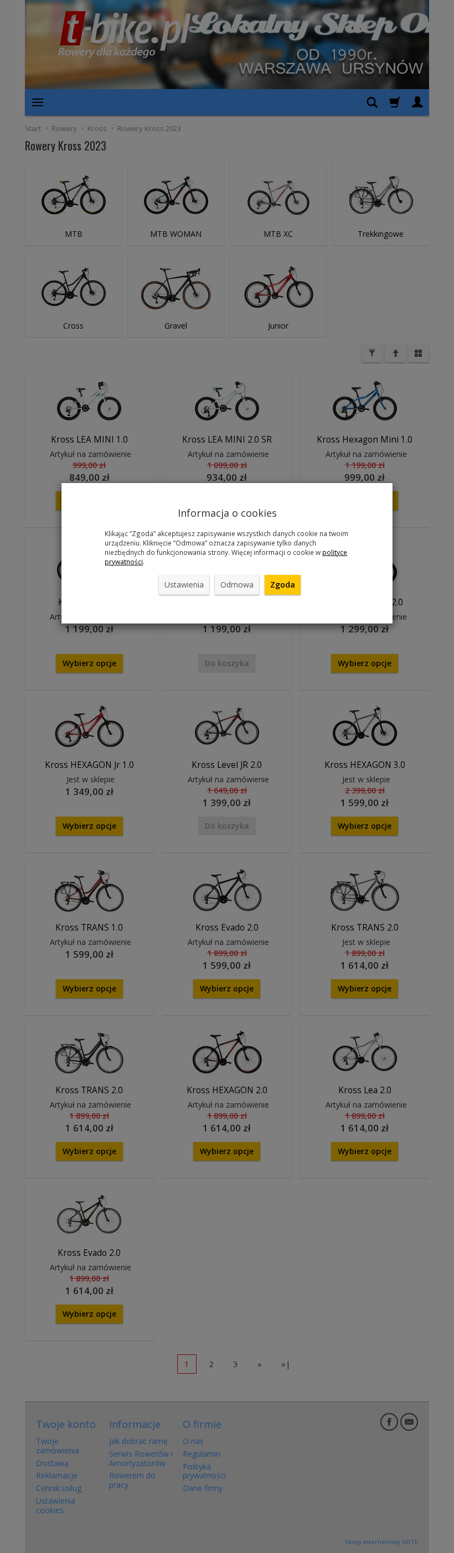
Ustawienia (184, 584)
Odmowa (237, 584)
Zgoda (282, 584)
